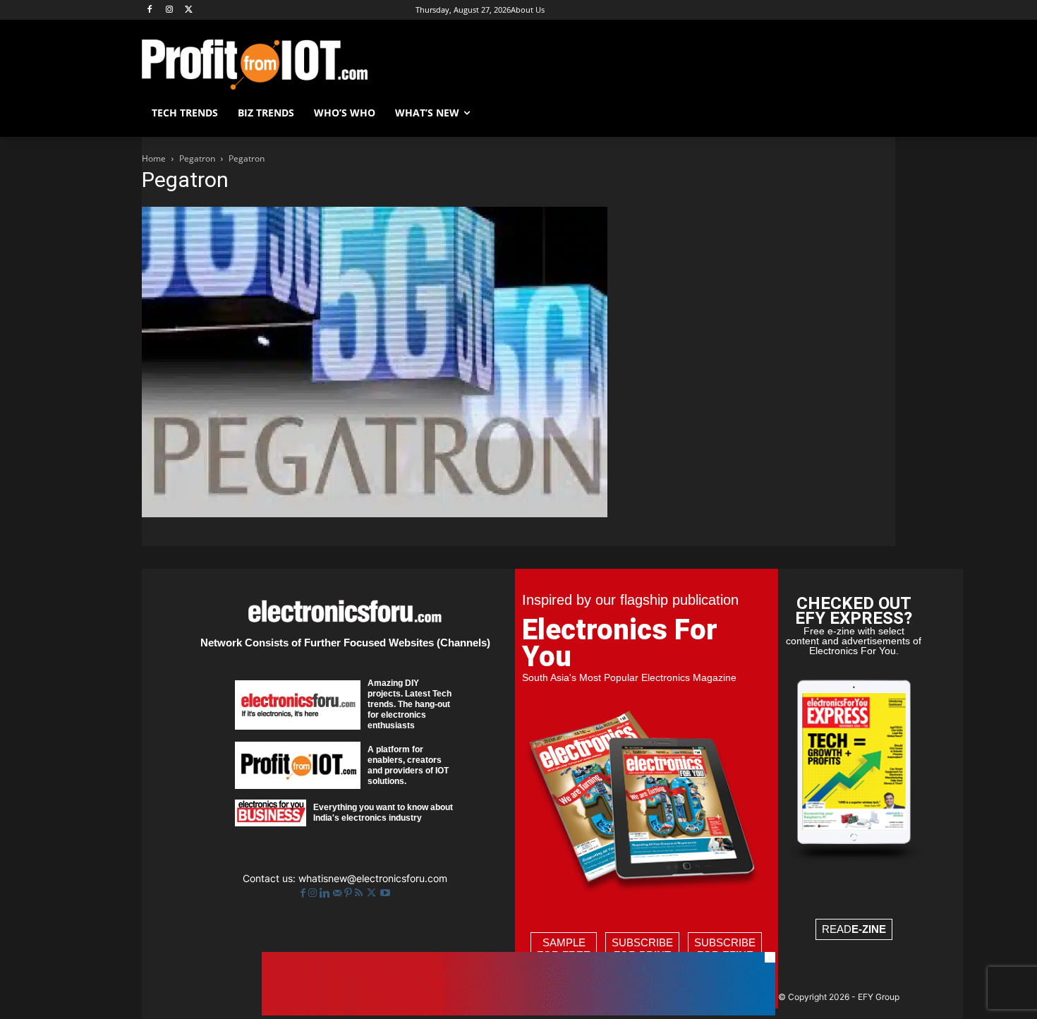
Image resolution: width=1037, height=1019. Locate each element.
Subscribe (642, 948)
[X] (189, 10)
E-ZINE (868, 929)
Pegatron (197, 158)
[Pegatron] (374, 513)
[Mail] (338, 893)
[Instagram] (170, 10)
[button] (878, 113)
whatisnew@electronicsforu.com (372, 878)
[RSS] (360, 893)
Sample (563, 948)
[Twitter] (372, 893)
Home (154, 158)
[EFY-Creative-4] (518, 1012)
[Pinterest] (349, 893)
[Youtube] (385, 893)
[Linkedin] (326, 893)
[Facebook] (150, 10)
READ (854, 929)
